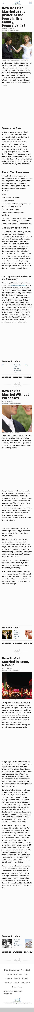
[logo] (17, 2)
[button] (3, 2)
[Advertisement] (17, 108)
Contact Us (8, 983)
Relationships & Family (14, 974)
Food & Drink (25, 970)
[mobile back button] (3, 2)
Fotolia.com (25, 60)
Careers (16, 983)
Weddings (8, 979)
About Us (17, 979)
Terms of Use (25, 983)
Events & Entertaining (11, 970)
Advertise (25, 979)
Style (25, 974)
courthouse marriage (18, 285)
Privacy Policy (17, 987)
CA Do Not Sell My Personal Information (12, 992)
